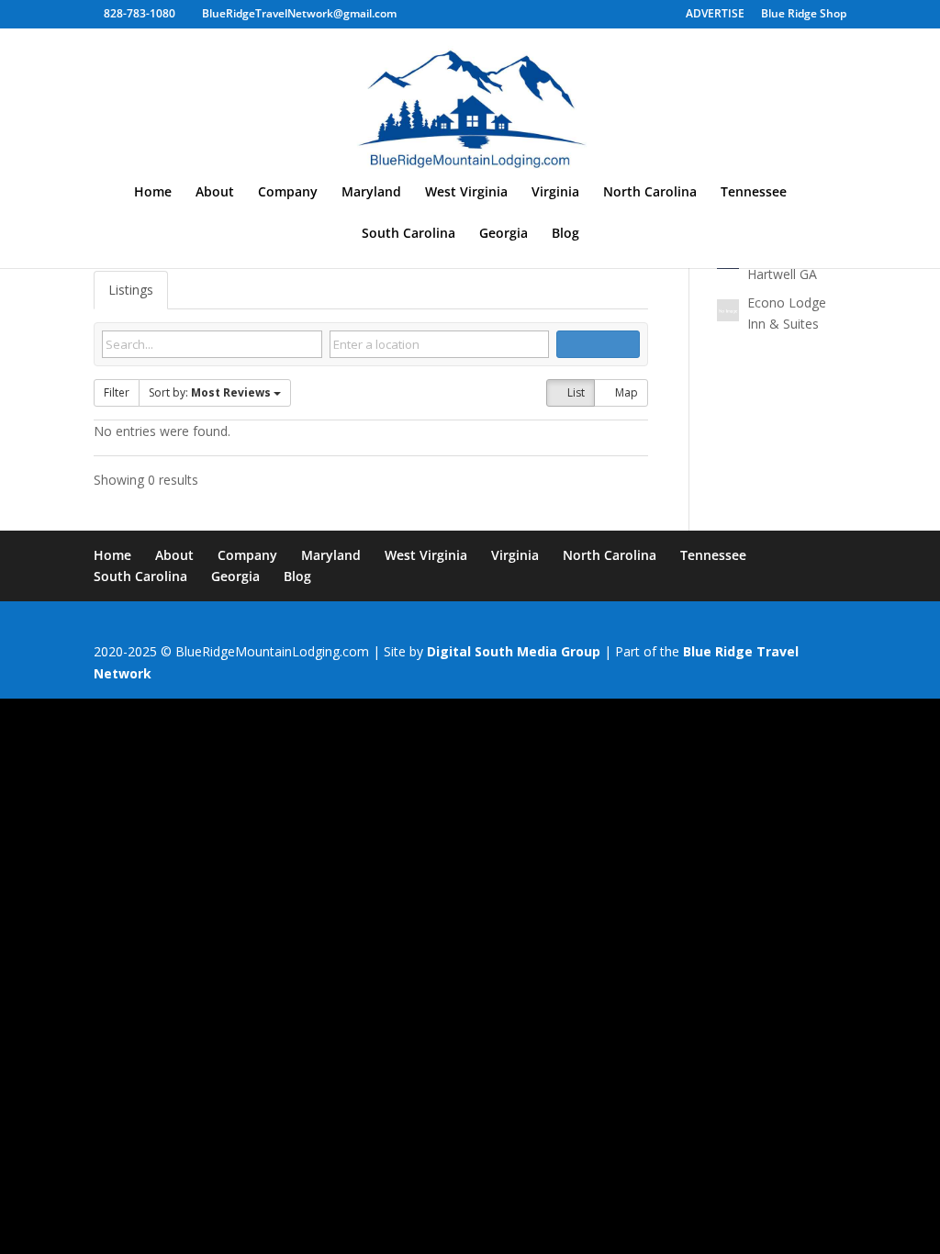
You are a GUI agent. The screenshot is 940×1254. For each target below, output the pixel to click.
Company (288, 192)
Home (153, 192)
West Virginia (466, 192)
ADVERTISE (715, 14)
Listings (130, 289)
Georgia (503, 234)
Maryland (371, 192)
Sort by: (210, 392)
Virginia (555, 192)
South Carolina (408, 234)
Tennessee (754, 192)
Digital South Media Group (513, 651)
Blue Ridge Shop (803, 14)
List (575, 392)
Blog (565, 234)
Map (625, 392)
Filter (116, 392)
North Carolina (650, 192)
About (215, 192)
